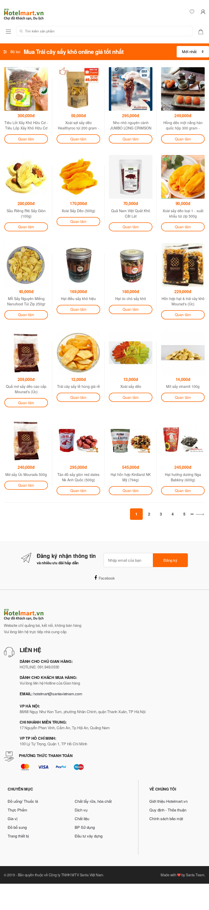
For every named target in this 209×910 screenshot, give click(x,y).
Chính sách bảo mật (166, 818)
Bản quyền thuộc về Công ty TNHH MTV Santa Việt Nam (60, 874)
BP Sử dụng (85, 827)
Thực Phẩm (17, 809)
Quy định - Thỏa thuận (167, 809)
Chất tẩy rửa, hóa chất (93, 801)
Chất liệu (82, 818)
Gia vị (12, 818)
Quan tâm (26, 138)
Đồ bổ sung (17, 827)
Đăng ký (170, 560)
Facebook (107, 578)
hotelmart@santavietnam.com (57, 693)
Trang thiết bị (18, 836)
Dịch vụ (81, 809)
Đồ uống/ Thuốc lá (23, 801)
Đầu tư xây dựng (88, 836)
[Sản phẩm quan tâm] (202, 31)
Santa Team (195, 874)
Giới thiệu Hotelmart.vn (168, 801)
